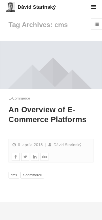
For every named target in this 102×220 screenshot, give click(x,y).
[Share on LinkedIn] (35, 157)
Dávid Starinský (37, 7)
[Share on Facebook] (16, 157)
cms (14, 175)
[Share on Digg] (44, 157)
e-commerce (32, 175)
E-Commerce (19, 98)
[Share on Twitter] (25, 157)
